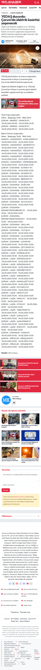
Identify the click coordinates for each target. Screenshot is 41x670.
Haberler (4, 13)
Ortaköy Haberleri (9, 656)
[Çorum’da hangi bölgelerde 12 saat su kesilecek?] (30, 435)
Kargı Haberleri (23, 651)
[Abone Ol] (34, 71)
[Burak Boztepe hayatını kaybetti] (11, 419)
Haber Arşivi (27, 605)
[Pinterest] (17, 583)
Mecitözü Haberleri (9, 654)
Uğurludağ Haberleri (10, 664)
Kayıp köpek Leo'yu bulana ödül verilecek (29, 426)
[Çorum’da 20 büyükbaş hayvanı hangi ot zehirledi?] (11, 452)
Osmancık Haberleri (26, 656)
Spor (15, 660)
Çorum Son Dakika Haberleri (12, 645)
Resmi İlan (14, 621)
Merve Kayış (16, 399)
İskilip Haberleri (8, 651)
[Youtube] (27, 583)
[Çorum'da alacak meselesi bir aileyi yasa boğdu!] (11, 435)
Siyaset (6, 660)
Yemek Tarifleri (8, 666)
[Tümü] (38, 516)
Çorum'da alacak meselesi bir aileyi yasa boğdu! (11, 443)
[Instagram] (20, 583)
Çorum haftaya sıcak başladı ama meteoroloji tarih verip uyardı (30, 460)
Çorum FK (33, 8)
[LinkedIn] (24, 583)
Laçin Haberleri (21, 653)
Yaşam (23, 664)
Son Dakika (13, 8)
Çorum (3, 8)
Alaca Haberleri (8, 642)
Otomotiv (6, 658)
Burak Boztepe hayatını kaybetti (9, 426)
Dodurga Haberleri (9, 647)
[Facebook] (10, 583)
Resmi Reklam (25, 621)
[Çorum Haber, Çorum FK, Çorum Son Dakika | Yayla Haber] (11, 2)
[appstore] (14, 612)
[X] (13, 583)
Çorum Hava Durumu (30, 589)
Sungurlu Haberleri (9, 662)
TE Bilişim (36, 653)
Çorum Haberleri (16, 13)
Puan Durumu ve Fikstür (10, 601)
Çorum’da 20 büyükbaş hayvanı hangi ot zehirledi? (10, 459)
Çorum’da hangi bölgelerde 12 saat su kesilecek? (29, 443)
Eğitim (22, 647)
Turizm (22, 662)
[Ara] (35, 3)
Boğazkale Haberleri (10, 643)
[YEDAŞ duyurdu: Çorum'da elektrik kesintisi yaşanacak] (20, 56)
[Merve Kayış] (6, 400)
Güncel (16, 649)
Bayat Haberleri (23, 642)
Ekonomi (6, 649)
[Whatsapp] (31, 583)
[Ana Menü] (38, 3)
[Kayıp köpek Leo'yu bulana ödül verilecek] (30, 419)
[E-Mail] (14, 402)
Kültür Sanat (7, 653)
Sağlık (28, 658)
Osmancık (23, 8)
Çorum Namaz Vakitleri (11, 594)
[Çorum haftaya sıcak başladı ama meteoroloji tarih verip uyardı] (30, 452)
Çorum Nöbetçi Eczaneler (12, 589)
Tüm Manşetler (28, 601)
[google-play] (25, 612)
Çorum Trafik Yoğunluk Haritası (29, 595)
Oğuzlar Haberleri (25, 654)
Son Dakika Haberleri (9, 605)
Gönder (5, 490)
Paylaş (6, 71)
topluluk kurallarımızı (19, 497)
